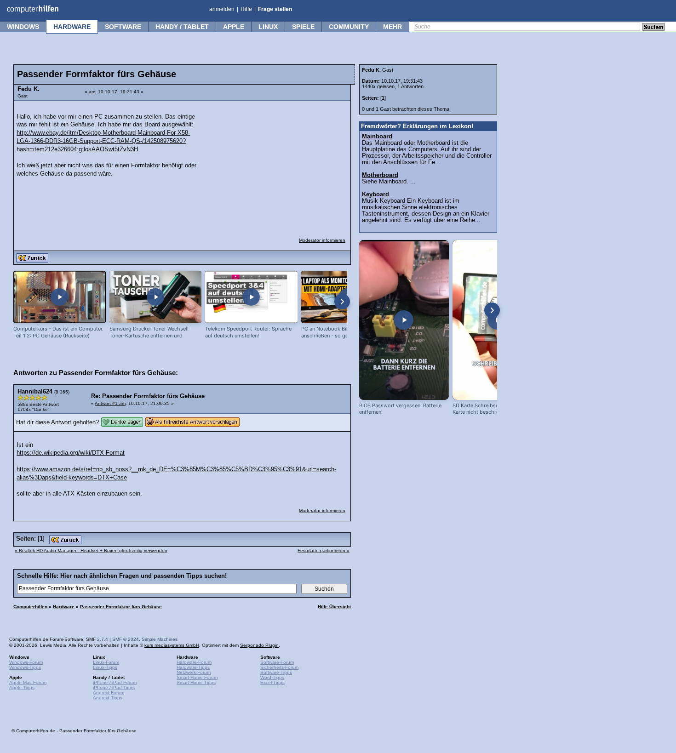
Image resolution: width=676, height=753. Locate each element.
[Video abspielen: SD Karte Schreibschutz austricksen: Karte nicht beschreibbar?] (497, 320)
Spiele (303, 26)
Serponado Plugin (259, 645)
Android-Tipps (107, 697)
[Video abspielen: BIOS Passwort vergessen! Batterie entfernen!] (404, 320)
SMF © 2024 (125, 639)
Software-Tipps (276, 672)
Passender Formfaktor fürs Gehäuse (121, 606)
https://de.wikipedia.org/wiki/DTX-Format (71, 453)
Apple (233, 26)
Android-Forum (108, 692)
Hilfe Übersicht (334, 606)
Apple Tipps (21, 687)
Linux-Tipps (105, 667)
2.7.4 (102, 639)
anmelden (222, 9)
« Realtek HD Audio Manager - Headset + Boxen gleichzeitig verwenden (91, 550)
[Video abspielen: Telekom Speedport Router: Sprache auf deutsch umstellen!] (251, 297)
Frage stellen (275, 9)
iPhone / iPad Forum (115, 682)
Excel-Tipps (272, 682)
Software (123, 26)
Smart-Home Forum (197, 677)
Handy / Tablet (182, 26)
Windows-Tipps (25, 667)
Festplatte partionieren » (323, 550)
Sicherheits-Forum (279, 667)
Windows (23, 26)
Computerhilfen (30, 606)
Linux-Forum (106, 662)
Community (349, 26)
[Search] (653, 27)
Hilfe (246, 9)
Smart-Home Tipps (196, 682)
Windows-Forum (26, 662)
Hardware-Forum (194, 662)
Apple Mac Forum (27, 682)
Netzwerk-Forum (194, 672)
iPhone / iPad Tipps (114, 687)
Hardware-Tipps (193, 667)
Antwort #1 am (110, 403)
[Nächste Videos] (342, 301)
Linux (268, 26)
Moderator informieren (322, 240)
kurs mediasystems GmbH (171, 645)
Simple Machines (160, 639)
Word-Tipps (272, 677)
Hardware (72, 26)
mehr (392, 26)
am (92, 91)
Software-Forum (277, 662)
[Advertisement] (277, 163)
